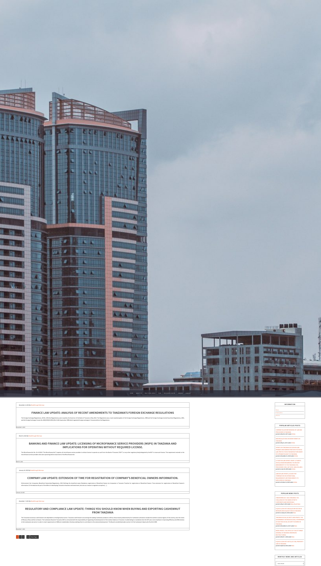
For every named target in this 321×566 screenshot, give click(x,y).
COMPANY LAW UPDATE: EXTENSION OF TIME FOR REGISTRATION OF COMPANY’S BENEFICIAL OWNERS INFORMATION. (102, 478)
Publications (279, 412)
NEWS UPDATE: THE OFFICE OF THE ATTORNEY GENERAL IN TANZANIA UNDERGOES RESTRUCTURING (289, 533)
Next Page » (34, 537)
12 (28, 537)
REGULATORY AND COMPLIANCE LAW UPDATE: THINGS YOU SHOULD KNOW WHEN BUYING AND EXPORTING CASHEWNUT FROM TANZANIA (102, 510)
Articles (278, 415)
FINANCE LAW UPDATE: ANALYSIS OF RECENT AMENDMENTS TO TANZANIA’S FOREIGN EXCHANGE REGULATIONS (102, 413)
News (277, 410)
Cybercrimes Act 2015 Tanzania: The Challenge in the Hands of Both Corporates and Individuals (287, 500)
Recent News (297, 504)
